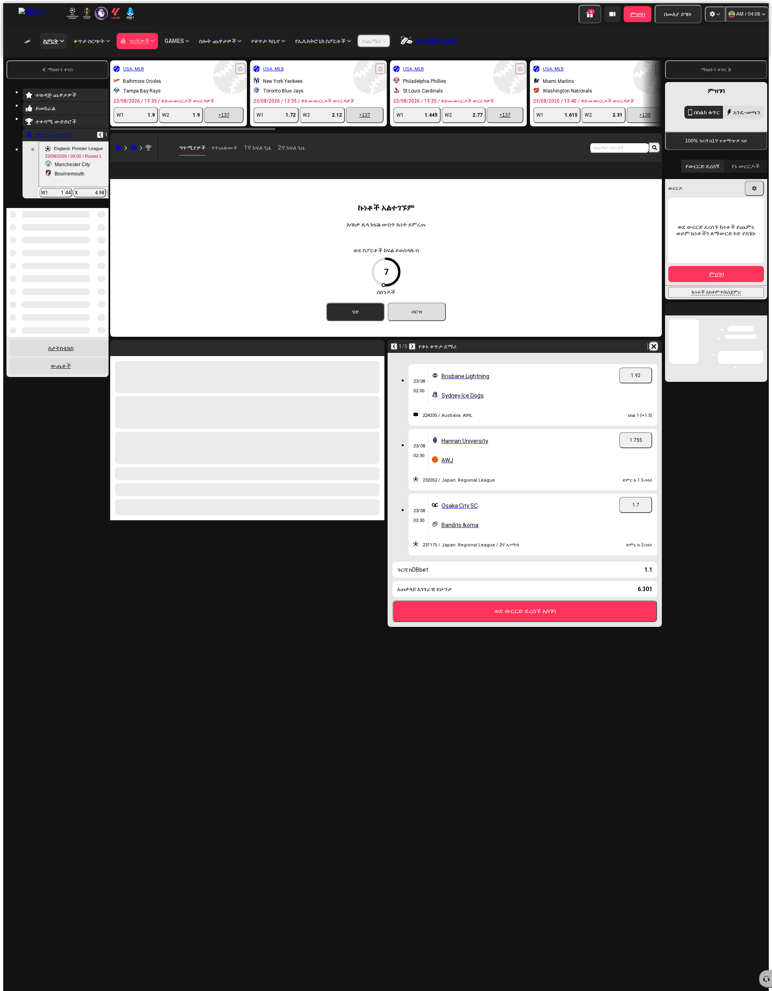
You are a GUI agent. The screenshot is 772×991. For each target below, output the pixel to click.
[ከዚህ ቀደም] (100, 135)
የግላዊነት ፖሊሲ (696, 322)
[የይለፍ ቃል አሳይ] (752, 279)
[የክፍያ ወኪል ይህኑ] (612, 14)
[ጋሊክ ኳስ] (133, 148)
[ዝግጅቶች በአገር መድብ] (101, 249)
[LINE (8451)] (118, 148)
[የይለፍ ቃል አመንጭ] (730, 279)
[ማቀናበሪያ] (715, 14)
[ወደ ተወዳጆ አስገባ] (240, 69)
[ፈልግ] (654, 147)
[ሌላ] (612, 177)
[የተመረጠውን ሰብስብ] (91, 249)
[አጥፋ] (654, 359)
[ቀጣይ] (412, 359)
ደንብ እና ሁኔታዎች (747, 317)
